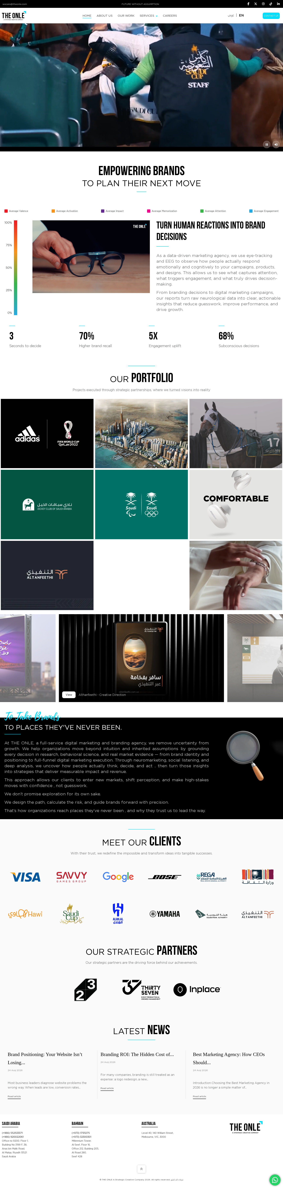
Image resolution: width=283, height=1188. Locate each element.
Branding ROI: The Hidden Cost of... (137, 1054)
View (69, 694)
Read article (14, 1096)
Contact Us (271, 16)
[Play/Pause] (266, 144)
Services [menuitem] (147, 15)
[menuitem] (87, 15)
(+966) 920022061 (13, 1137)
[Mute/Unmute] (276, 144)
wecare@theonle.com (14, 4)
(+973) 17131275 (81, 1133)
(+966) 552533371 (12, 1133)
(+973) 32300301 (81, 1137)
